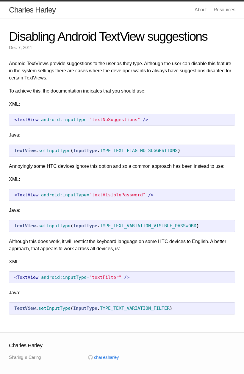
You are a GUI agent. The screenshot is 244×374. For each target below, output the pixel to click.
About (201, 9)
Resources (224, 9)
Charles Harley (32, 9)
